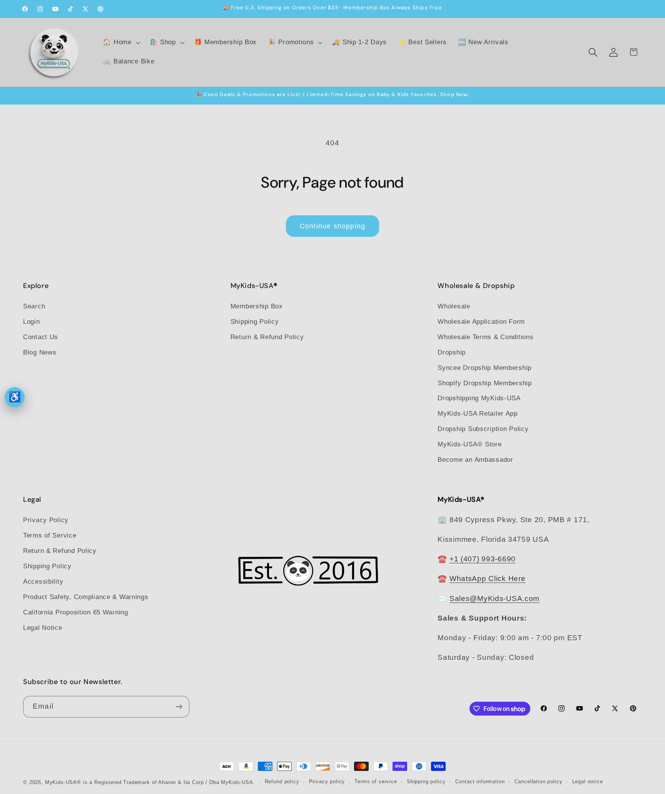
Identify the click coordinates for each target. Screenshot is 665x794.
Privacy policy (327, 781)
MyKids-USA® (63, 782)
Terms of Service (50, 535)
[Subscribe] (179, 706)
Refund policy (282, 781)
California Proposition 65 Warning (75, 612)
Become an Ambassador (475, 459)
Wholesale (454, 306)
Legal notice (587, 781)
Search (34, 306)
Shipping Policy (255, 321)
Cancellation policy (539, 781)
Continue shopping (332, 226)
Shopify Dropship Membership (484, 383)
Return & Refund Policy (267, 337)
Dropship (452, 352)
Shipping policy (426, 781)
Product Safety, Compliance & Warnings (86, 597)
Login (31, 321)
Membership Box (257, 306)
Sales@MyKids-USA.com (494, 598)
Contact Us (40, 337)
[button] (120, 42)
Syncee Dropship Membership (484, 367)
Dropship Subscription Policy (483, 429)
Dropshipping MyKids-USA (479, 398)
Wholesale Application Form (481, 321)
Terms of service (375, 781)
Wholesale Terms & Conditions (485, 337)
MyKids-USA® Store (469, 444)
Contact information (480, 781)
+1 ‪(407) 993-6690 (482, 559)
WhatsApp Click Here (487, 578)
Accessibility (43, 581)
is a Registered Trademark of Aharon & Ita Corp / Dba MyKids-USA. (169, 782)
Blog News (39, 352)
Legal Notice (42, 627)
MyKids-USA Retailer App (478, 413)
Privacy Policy (46, 520)
